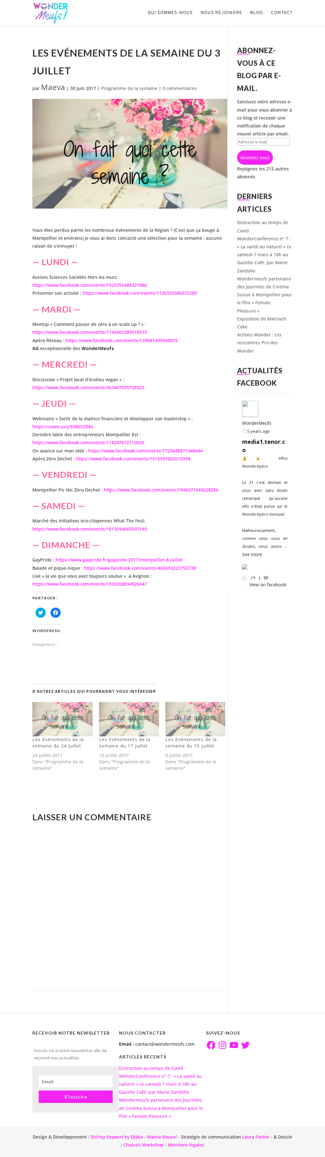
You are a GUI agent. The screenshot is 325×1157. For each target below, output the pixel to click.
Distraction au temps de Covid (151, 1068)
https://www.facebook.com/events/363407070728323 (88, 387)
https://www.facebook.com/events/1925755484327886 (89, 285)
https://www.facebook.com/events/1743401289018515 (89, 332)
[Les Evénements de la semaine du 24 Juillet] (62, 719)
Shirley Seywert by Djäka (116, 1137)
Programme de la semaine (129, 88)
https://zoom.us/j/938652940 (62, 427)
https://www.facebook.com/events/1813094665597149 (89, 529)
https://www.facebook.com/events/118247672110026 (88, 442)
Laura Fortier (255, 1137)
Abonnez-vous (255, 158)
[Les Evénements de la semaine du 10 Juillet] (195, 719)
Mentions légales (186, 1145)
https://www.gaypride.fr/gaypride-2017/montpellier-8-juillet (118, 560)
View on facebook (267, 585)
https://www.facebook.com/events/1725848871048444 (145, 451)
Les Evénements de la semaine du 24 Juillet (58, 742)
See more (252, 554)
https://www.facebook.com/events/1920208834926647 (89, 584)
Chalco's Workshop (143, 1145)
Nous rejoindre (221, 13)
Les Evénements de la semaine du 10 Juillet (191, 742)
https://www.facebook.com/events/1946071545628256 (160, 490)
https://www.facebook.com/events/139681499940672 (122, 340)
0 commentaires (179, 88)
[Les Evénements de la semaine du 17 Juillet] (129, 719)
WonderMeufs (256, 423)
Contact (282, 13)
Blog (256, 13)
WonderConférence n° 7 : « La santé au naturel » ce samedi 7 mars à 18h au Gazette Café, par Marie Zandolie (264, 255)
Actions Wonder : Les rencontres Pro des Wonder (259, 343)
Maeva (53, 87)
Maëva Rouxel (162, 1137)
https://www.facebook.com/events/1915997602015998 (133, 459)
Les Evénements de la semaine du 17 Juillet (124, 742)
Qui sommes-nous (170, 13)
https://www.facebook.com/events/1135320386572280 (139, 293)
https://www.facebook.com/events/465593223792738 (139, 568)
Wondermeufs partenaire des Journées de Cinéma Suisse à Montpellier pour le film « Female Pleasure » (264, 295)
